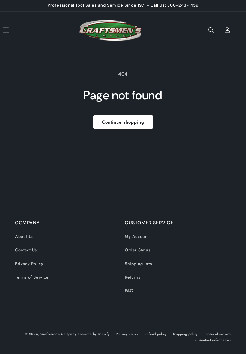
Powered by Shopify (94, 334)
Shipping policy (185, 334)
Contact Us (26, 250)
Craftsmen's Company (58, 334)
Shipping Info (138, 264)
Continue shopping (123, 122)
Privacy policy (127, 334)
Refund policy (156, 334)
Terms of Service (32, 277)
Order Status (137, 250)
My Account (137, 236)
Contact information (215, 340)
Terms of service (217, 334)
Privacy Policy (29, 264)
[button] (12, 30)
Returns (132, 277)
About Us (24, 236)
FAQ (129, 291)
